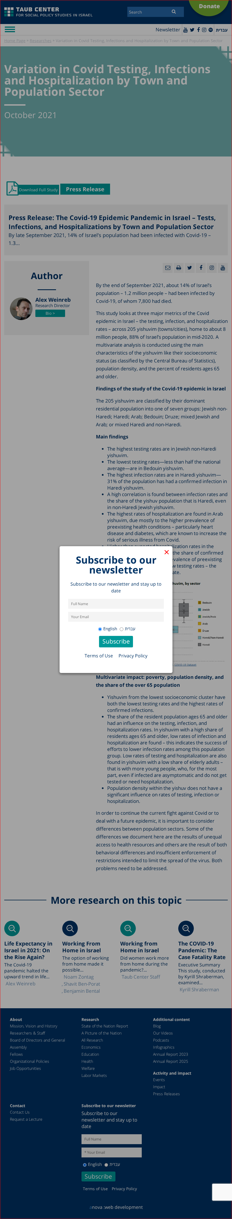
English (110, 628)
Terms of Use (99, 656)
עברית (130, 628)
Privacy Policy (133, 656)
